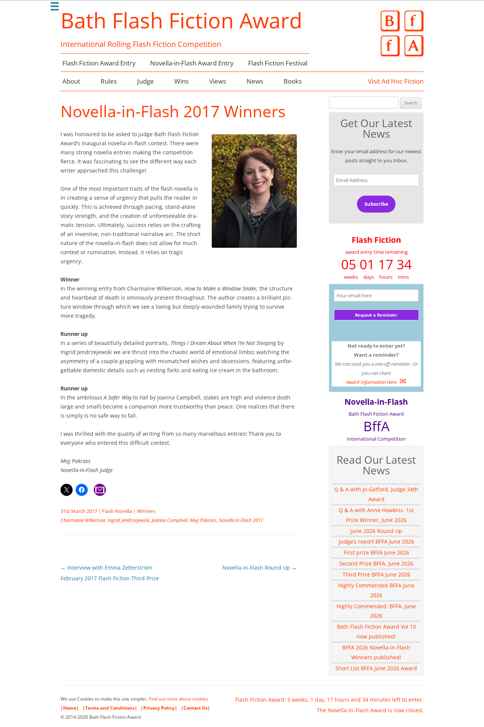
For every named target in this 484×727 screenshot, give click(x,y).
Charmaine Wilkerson (82, 520)
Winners (146, 511)
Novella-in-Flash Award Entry (192, 63)
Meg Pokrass (203, 520)
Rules (109, 81)
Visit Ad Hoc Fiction (396, 81)
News (255, 81)
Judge (145, 81)
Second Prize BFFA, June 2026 (376, 563)
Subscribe (376, 203)
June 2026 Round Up (376, 530)
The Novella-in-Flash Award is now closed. (370, 710)
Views (217, 81)
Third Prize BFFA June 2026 (376, 574)
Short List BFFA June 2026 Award (376, 668)
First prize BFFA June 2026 (376, 552)
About (71, 81)
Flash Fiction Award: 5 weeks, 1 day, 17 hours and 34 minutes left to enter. (329, 699)
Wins (181, 81)
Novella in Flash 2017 (241, 520)
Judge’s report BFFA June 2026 (376, 541)
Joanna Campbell (170, 520)
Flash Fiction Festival (277, 63)
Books (293, 81)
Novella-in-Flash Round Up (259, 567)
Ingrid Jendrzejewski (128, 520)
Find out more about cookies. (179, 699)
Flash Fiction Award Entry (99, 63)
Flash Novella (117, 511)
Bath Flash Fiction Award (181, 20)
